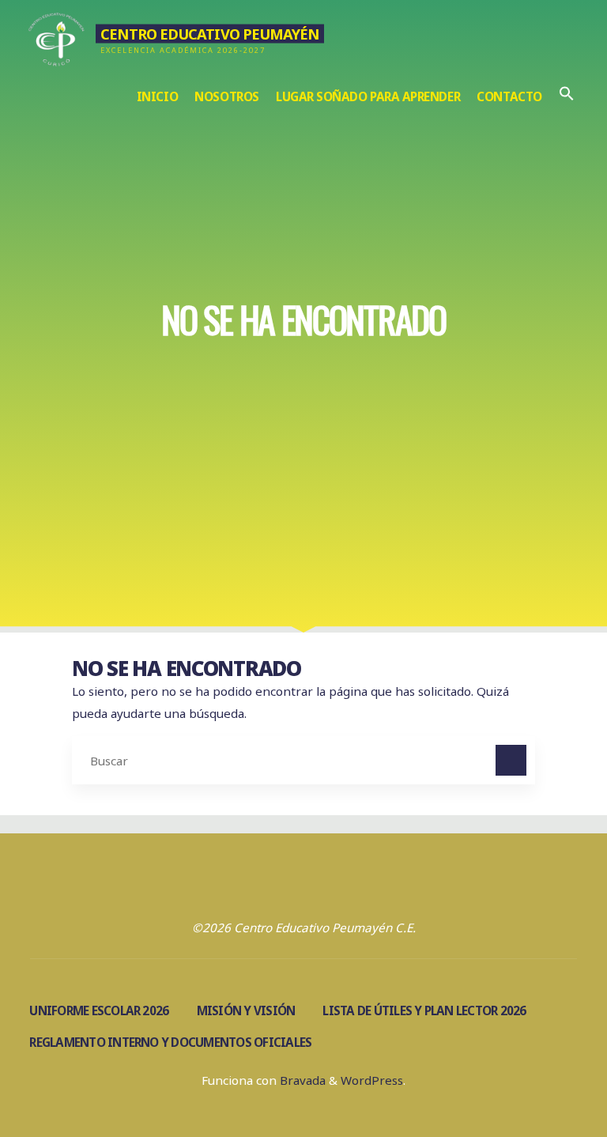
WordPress (372, 1080)
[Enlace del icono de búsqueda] (566, 97)
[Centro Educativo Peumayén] (56, 37)
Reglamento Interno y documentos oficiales (170, 1042)
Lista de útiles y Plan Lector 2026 (424, 1010)
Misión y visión (246, 1010)
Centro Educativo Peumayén (209, 33)
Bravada (301, 1080)
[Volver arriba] (545, 1075)
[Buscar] (511, 760)
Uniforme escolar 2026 (98, 1010)
